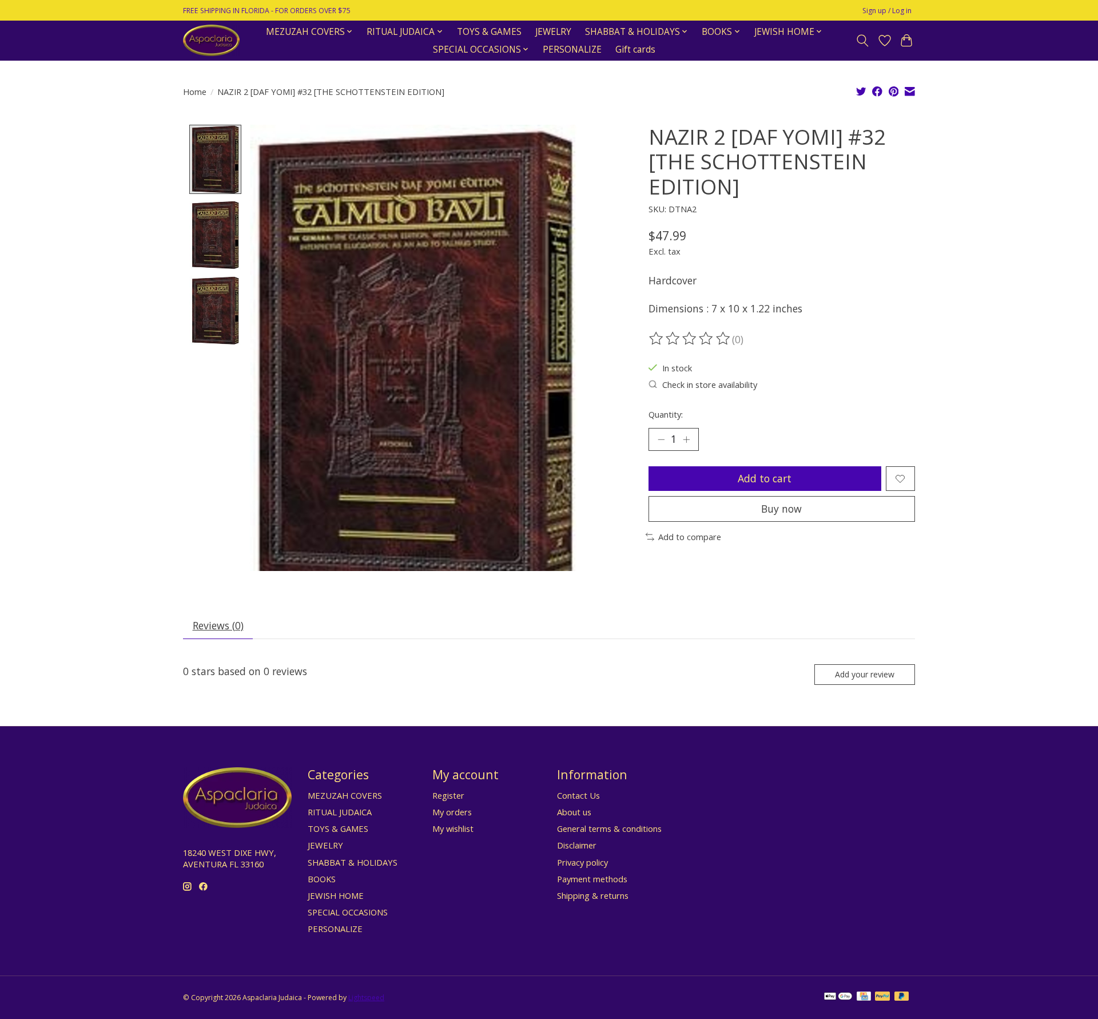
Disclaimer (576, 845)
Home (194, 91)
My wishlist (453, 828)
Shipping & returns (592, 895)
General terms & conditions (609, 828)
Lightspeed (366, 997)
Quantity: (666, 414)
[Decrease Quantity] (661, 439)
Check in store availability (709, 384)
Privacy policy (582, 862)
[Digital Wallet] (838, 997)
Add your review (864, 674)
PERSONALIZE (572, 49)
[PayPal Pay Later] (901, 997)
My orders (452, 812)
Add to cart (764, 478)
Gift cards (635, 49)
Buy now (781, 509)
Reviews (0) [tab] (218, 625)
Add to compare (689, 536)
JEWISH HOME (336, 895)
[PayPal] (882, 997)
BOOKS (322, 879)
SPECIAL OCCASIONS (348, 912)
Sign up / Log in (887, 10)
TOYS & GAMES (489, 32)
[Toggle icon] (862, 40)
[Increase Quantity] (686, 439)
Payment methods (592, 879)
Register (448, 795)
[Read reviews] (690, 338)
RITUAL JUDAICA (340, 812)
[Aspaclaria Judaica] (211, 40)
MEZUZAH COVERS (345, 795)
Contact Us (578, 795)
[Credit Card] (864, 997)
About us (574, 812)
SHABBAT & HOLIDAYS (352, 862)
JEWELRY (553, 32)
